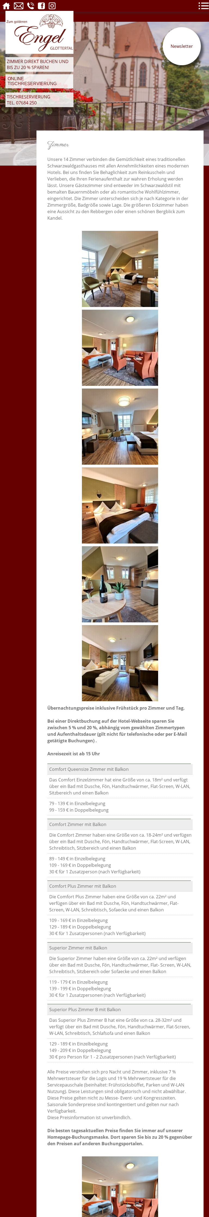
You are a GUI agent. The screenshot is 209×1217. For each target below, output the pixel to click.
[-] (120, 1194)
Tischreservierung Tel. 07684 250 (28, 100)
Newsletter (182, 46)
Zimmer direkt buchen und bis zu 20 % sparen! (38, 64)
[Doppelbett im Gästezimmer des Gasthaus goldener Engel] (120, 505)
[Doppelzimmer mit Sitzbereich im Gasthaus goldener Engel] (120, 268)
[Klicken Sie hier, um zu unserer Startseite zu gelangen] (39, 52)
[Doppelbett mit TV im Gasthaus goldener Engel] (120, 347)
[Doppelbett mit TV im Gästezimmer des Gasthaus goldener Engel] (120, 663)
